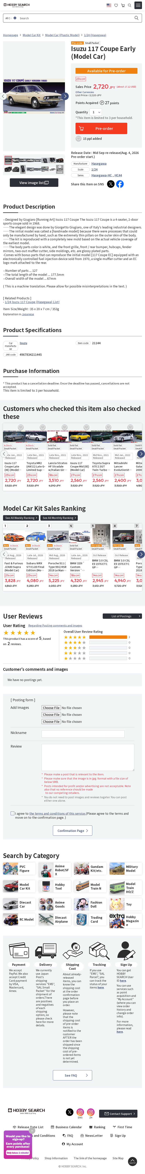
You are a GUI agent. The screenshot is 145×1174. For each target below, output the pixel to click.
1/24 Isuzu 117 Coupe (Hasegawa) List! (32, 302)
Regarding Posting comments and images (55, 625)
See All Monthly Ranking (58, 518)
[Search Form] (129, 5)
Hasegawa (98, 163)
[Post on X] (111, 184)
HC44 (118, 175)
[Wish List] (116, 5)
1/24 (94, 169)
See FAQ (71, 1075)
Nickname (18, 732)
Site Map (118, 1158)
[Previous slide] (4, 454)
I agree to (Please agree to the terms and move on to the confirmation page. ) (72, 815)
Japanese (28, 314)
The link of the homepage (90, 1158)
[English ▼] (109, 4)
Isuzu (23, 343)
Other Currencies (85, 92)
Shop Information (56, 1158)
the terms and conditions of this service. (57, 813)
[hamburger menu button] (138, 5)
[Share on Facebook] (120, 184)
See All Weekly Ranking (20, 518)
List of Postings (121, 616)
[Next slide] (65, 96)
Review (16, 746)
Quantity (82, 112)
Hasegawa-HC (101, 175)
